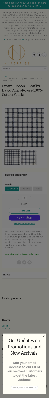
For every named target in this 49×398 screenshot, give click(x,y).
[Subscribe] (35, 388)
